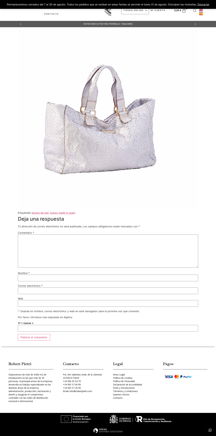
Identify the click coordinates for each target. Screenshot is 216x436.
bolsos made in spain (62, 212)
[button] (20, 24)
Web (20, 298)
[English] (201, 9)
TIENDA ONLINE (133, 10)
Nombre (24, 273)
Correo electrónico (30, 285)
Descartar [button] (203, 4)
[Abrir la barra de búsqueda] (194, 10)
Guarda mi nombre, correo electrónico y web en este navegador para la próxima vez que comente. (80, 311)
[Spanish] (201, 13)
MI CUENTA (158, 10)
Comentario (26, 232)
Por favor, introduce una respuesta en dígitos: (45, 317)
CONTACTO (51, 14)
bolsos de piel (40, 212)
